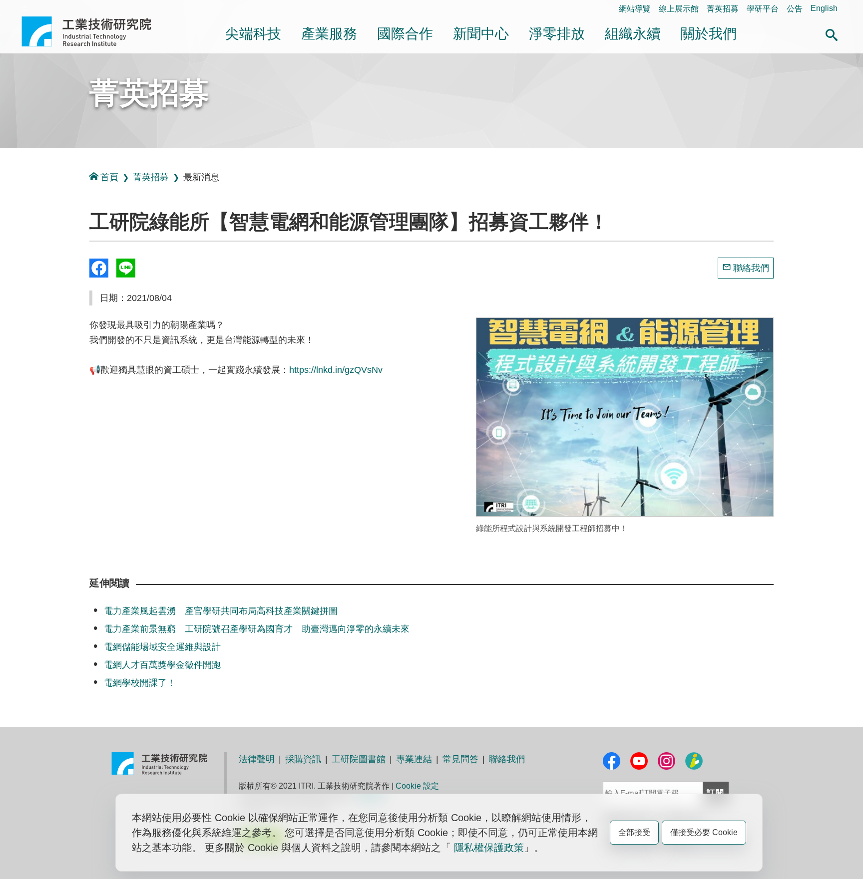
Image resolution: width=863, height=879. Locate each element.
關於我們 (709, 33)
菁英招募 (723, 8)
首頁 (109, 177)
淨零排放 (557, 33)
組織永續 (633, 33)
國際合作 (405, 33)
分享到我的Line (125, 268)
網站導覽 (635, 8)
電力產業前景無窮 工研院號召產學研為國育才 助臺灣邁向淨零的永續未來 (257, 629)
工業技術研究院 (93, 31)
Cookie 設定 (417, 786)
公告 (795, 8)
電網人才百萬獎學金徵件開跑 (162, 665)
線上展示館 (679, 8)
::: (24, 8)
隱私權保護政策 (489, 847)
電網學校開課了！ (140, 683)
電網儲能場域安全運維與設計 (162, 647)
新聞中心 (481, 33)
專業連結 (414, 759)
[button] (832, 33)
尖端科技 (253, 33)
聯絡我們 (751, 268)
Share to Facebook (98, 268)
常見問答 (460, 759)
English (824, 8)
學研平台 (763, 8)
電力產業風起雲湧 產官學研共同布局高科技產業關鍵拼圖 (221, 611)
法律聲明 (257, 759)
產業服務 (329, 33)
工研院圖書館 (359, 759)
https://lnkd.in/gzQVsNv (336, 370)
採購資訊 (303, 759)
